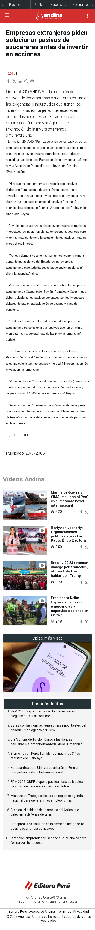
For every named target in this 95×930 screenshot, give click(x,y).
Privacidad (81, 911)
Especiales (58, 4)
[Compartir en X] (86, 511)
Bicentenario (18, 4)
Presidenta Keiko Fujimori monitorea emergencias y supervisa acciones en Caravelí (69, 606)
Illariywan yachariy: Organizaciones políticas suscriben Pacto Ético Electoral (69, 534)
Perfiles (39, 4)
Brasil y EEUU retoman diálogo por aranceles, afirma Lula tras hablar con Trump (69, 569)
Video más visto (47, 638)
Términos (64, 911)
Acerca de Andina (42, 911)
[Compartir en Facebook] (81, 511)
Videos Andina (23, 479)
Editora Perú (18, 911)
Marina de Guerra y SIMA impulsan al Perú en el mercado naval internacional (69, 498)
